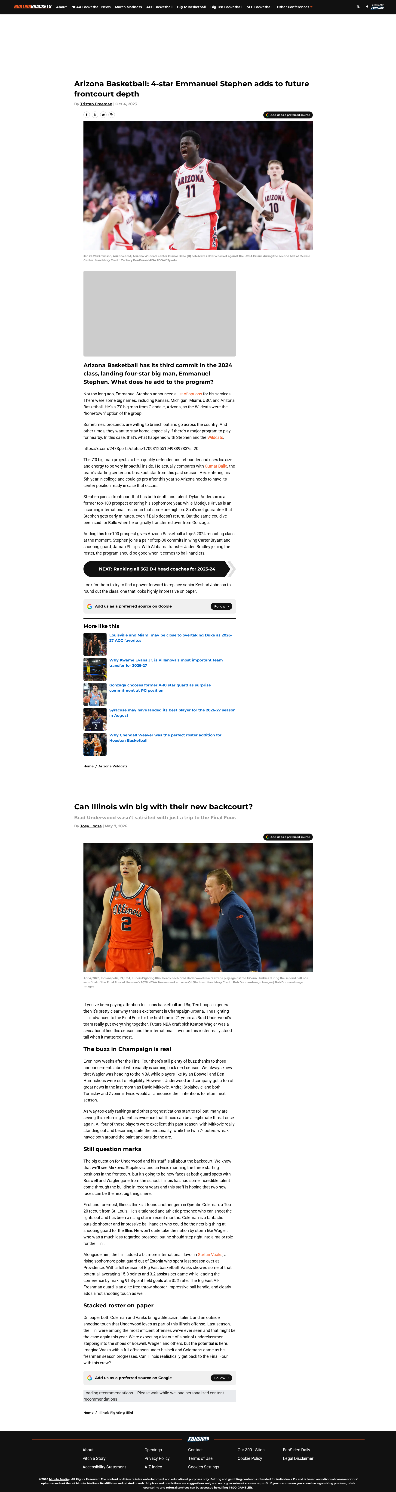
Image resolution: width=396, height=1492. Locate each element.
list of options (190, 393)
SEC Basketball (259, 7)
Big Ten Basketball (226, 7)
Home (88, 766)
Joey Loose (91, 826)
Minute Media (59, 1479)
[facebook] (367, 6)
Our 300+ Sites (251, 1449)
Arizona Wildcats (112, 766)
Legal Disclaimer (298, 1458)
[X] (358, 6)
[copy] (111, 115)
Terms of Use (200, 1458)
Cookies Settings (203, 1466)
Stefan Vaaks (210, 1254)
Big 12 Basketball (191, 7)
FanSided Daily (296, 1449)
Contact (195, 1449)
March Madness (128, 7)
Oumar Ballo (216, 466)
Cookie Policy (250, 1458)
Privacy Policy (157, 1458)
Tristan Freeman (96, 104)
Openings (153, 1449)
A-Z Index (153, 1466)
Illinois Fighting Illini (115, 1413)
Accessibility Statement (104, 1466)
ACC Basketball (159, 7)
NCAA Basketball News (91, 7)
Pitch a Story (94, 1458)
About (61, 7)
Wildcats (215, 437)
